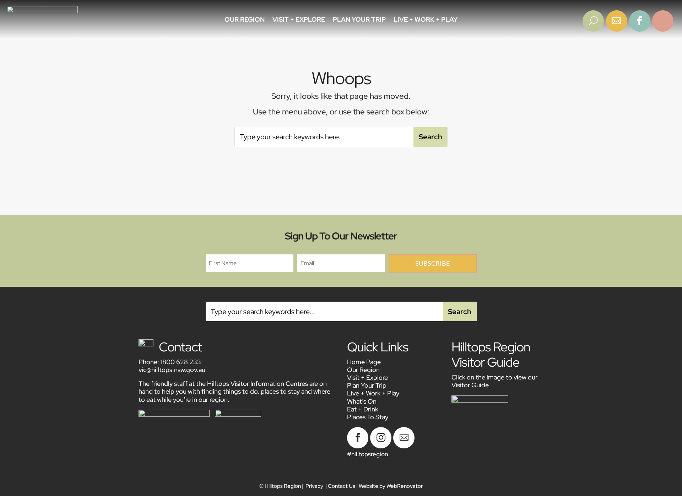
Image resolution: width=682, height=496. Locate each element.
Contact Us (341, 486)
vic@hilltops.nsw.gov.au (172, 370)
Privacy (314, 486)
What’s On (362, 401)
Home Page (364, 362)
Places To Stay (367, 417)
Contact (180, 346)
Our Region (244, 20)
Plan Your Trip (359, 20)
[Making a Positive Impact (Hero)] (593, 29)
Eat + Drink (362, 409)
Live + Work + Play (426, 20)
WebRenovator (404, 486)
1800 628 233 (181, 362)
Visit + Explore (298, 20)
